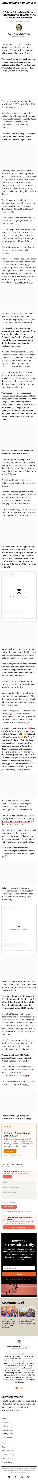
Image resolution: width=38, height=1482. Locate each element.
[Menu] (35, 3)
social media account (17, 842)
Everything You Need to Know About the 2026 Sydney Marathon (27, 1322)
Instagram (9, 713)
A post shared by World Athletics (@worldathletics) (19, 618)
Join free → (10, 1151)
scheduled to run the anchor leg (15, 821)
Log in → (20, 1155)
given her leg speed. (24, 282)
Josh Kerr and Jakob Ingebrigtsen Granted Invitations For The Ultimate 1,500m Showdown (8, 1323)
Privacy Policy (30, 1279)
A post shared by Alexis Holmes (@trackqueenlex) (19, 950)
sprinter (8, 241)
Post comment (9, 1207)
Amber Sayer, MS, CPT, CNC (19, 34)
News (19, 9)
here (28, 1061)
